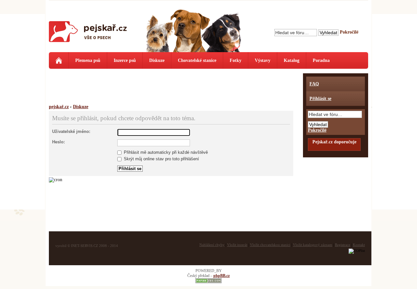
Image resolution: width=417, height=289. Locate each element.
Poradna (321, 60)
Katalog (291, 60)
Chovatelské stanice (197, 60)
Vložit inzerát (237, 245)
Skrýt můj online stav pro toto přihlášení (160, 158)
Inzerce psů (125, 60)
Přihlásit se (320, 98)
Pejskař (88, 34)
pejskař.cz (59, 106)
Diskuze (157, 60)
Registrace (342, 245)
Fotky (235, 60)
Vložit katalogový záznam (312, 245)
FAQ (314, 83)
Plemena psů (87, 60)
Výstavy (262, 60)
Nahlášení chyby (211, 245)
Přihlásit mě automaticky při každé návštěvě (165, 152)
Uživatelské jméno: (71, 131)
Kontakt (359, 245)
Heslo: (58, 141)
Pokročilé (349, 32)
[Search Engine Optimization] (208, 282)
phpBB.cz (221, 275)
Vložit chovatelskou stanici (270, 245)
